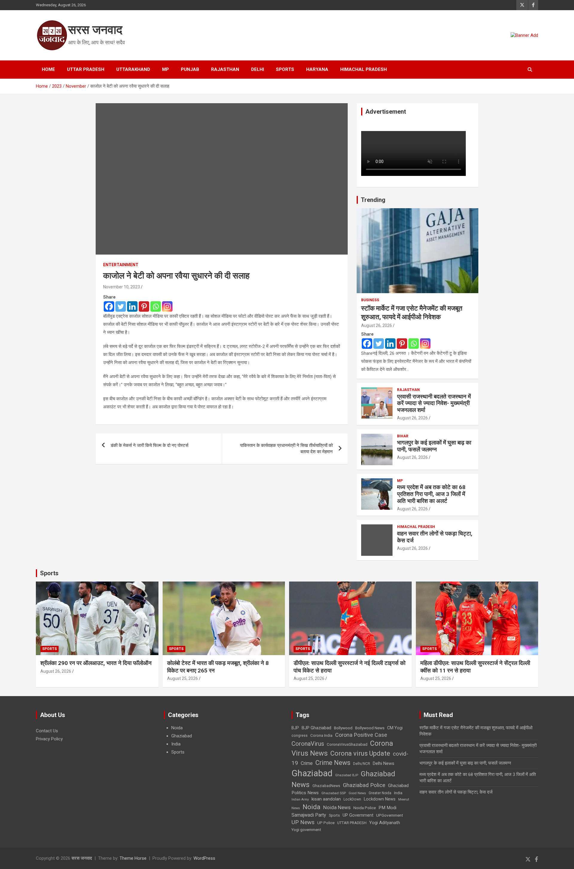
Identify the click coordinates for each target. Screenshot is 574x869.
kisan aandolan (326, 799)
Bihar (402, 436)
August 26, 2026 (376, 325)
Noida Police (364, 807)
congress (299, 735)
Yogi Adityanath (384, 822)
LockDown (352, 799)
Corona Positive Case (361, 735)
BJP (295, 727)
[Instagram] (167, 306)
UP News (303, 822)
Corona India (321, 735)
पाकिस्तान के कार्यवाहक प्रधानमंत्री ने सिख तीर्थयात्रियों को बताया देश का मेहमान (286, 448)
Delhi (257, 69)
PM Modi (387, 807)
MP (165, 69)
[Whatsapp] (155, 306)
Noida (177, 727)
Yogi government (306, 829)
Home (48, 69)
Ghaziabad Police (364, 785)
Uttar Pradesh (85, 69)
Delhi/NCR (361, 764)
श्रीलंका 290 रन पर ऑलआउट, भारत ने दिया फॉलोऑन (96, 663)
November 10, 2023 (121, 286)
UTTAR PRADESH (352, 823)
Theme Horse (133, 858)
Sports (285, 69)
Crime (307, 763)
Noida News (337, 807)
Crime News (332, 762)
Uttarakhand (133, 69)
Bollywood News (369, 727)
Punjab (190, 69)
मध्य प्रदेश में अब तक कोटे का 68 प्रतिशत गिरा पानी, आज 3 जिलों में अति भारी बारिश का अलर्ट (431, 494)
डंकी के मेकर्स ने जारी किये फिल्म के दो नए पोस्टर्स (149, 445)
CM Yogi (395, 727)
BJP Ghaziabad (316, 727)
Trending (373, 199)
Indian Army (300, 799)
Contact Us (47, 730)
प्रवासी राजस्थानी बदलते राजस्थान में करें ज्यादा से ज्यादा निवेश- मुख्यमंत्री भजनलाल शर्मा (434, 403)
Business (370, 300)
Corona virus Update (360, 753)
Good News (357, 793)
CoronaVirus (307, 743)
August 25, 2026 (182, 678)
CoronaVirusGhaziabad (347, 744)
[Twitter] (120, 306)
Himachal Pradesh (363, 69)
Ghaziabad (181, 736)
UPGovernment (389, 815)
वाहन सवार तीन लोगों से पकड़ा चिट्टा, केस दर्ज (434, 537)
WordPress (204, 858)
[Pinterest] (144, 306)
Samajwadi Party (308, 815)
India (176, 744)
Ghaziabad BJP (346, 775)
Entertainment (120, 264)
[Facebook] (109, 306)
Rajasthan (225, 69)
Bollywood (343, 727)
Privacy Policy (49, 739)
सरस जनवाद (95, 30)
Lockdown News (380, 799)
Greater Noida (380, 793)
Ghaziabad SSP (333, 793)
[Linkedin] (132, 306)
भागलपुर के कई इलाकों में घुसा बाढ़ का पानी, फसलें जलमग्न (434, 446)
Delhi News (383, 763)
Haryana (317, 69)
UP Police (326, 823)
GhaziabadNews (326, 786)
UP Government (358, 815)
